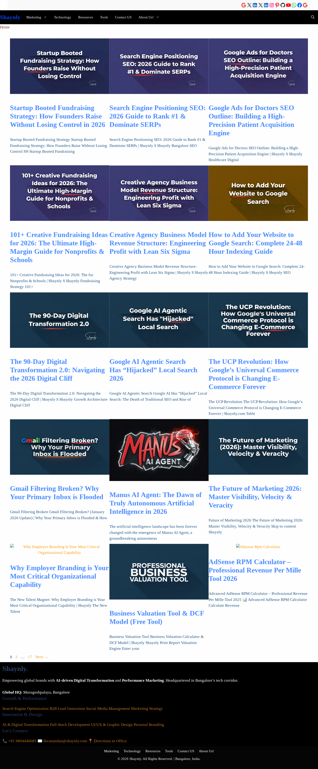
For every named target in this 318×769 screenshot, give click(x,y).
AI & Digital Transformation (25, 724)
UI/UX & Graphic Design (112, 724)
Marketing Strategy (147, 708)
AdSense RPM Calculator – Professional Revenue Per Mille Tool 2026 (255, 570)
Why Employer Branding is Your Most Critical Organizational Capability (59, 576)
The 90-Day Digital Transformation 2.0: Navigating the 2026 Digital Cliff (57, 370)
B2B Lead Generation (67, 708)
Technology (62, 17)
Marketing (33, 17)
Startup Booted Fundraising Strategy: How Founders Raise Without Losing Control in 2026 (57, 116)
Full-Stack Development (70, 724)
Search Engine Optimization (25, 708)
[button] (313, 17)
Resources (85, 17)
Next (41, 657)
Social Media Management (108, 708)
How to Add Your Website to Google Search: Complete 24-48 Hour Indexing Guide (255, 243)
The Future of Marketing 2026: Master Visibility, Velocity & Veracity (255, 496)
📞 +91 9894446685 (19, 741)
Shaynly (10, 17)
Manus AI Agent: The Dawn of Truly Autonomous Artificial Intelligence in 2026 (155, 503)
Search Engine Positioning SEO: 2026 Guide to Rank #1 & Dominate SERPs (157, 116)
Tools (104, 17)
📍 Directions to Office (107, 741)
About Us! (146, 17)
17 (30, 657)
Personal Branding (149, 724)
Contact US (123, 17)
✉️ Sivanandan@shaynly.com (62, 741)
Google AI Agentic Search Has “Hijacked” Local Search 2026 (153, 370)
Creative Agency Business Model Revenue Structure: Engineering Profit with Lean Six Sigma (157, 243)
